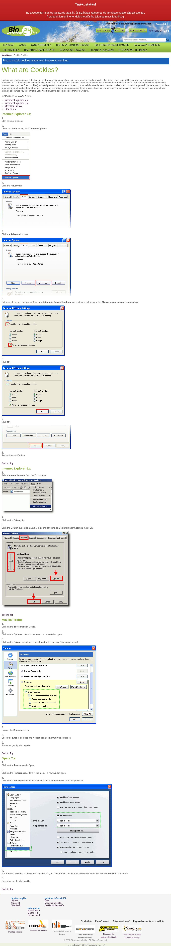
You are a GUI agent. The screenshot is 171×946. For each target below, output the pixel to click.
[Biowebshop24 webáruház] (21, 30)
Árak (47, 901)
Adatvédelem (34, 910)
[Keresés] (167, 39)
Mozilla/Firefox (13, 106)
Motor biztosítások (85, 935)
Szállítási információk (54, 905)
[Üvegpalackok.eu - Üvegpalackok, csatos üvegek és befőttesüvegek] (62, 925)
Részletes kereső (121, 921)
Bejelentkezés (138, 30)
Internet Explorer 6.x (16, 103)
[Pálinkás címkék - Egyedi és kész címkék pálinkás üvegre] (15, 925)
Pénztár (120, 30)
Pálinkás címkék (15, 932)
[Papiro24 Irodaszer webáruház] (38, 924)
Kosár (150, 30)
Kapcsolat (161, 24)
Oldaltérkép (16, 905)
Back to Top (7, 463)
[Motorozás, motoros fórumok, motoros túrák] (85, 929)
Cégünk (14, 901)
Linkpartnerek (34, 915)
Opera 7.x (10, 109)
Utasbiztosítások (85, 938)
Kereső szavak (102, 921)
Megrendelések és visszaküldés (148, 921)
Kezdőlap (6, 55)
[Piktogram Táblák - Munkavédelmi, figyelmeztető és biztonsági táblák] (109, 928)
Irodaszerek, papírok (38, 930)
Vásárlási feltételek (53, 903)
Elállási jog (33, 913)
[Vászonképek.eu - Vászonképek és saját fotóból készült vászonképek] (132, 929)
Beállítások (103, 30)
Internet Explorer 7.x (16, 100)
